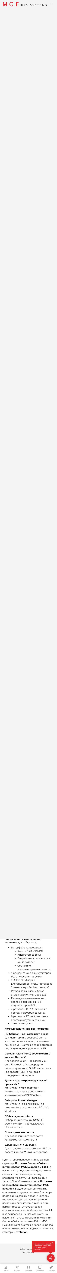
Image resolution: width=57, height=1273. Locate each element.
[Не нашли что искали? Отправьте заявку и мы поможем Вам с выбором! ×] (51, 1258)
